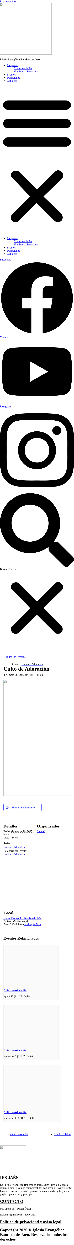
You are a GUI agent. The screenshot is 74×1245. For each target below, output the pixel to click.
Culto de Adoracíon (14, 847)
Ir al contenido (8, 1)
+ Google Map (32, 924)
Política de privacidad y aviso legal (30, 1222)
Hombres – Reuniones (26, 71)
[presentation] (31, 965)
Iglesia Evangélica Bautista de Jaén (22, 918)
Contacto (12, 80)
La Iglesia (12, 65)
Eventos (11, 74)
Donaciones (13, 77)
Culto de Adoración (14, 854)
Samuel (41, 831)
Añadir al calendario (23, 807)
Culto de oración (19, 1134)
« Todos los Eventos (14, 656)
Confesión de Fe (23, 68)
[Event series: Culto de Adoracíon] (31, 996)
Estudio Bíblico (62, 1134)
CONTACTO (11, 1201)
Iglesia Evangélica (20, 59)
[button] (37, 159)
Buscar (4, 569)
